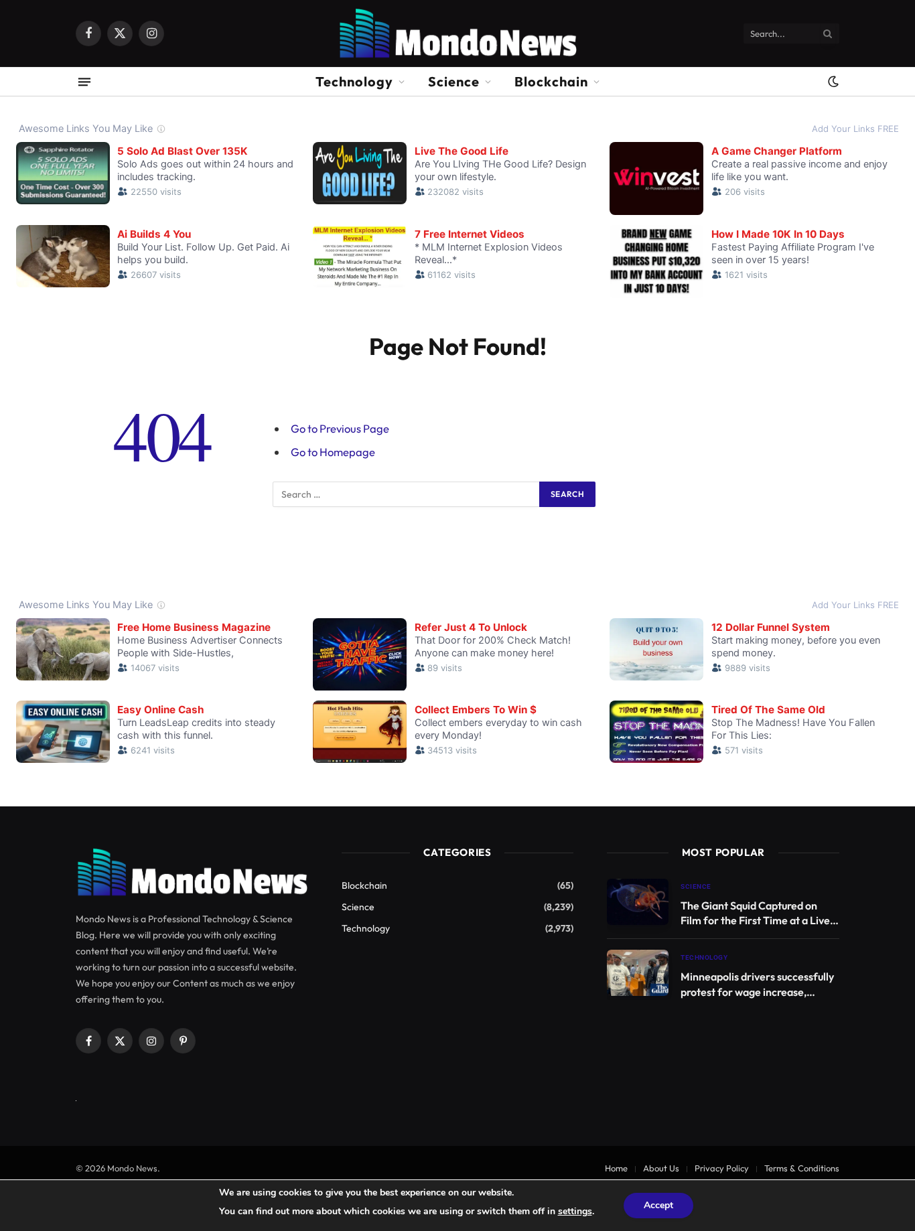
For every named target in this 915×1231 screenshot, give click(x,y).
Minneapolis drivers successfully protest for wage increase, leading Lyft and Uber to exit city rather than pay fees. (758, 985)
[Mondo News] (457, 33)
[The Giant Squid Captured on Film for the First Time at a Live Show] (637, 902)
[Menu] (84, 81)
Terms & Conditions (801, 1168)
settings (575, 1211)
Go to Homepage (333, 452)
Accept (658, 1205)
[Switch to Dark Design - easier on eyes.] (832, 82)
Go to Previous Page (340, 428)
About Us (661, 1168)
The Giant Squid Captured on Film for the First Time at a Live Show (755, 914)
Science (454, 81)
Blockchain (551, 81)
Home (616, 1168)
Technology (354, 81)
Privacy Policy (722, 1168)
